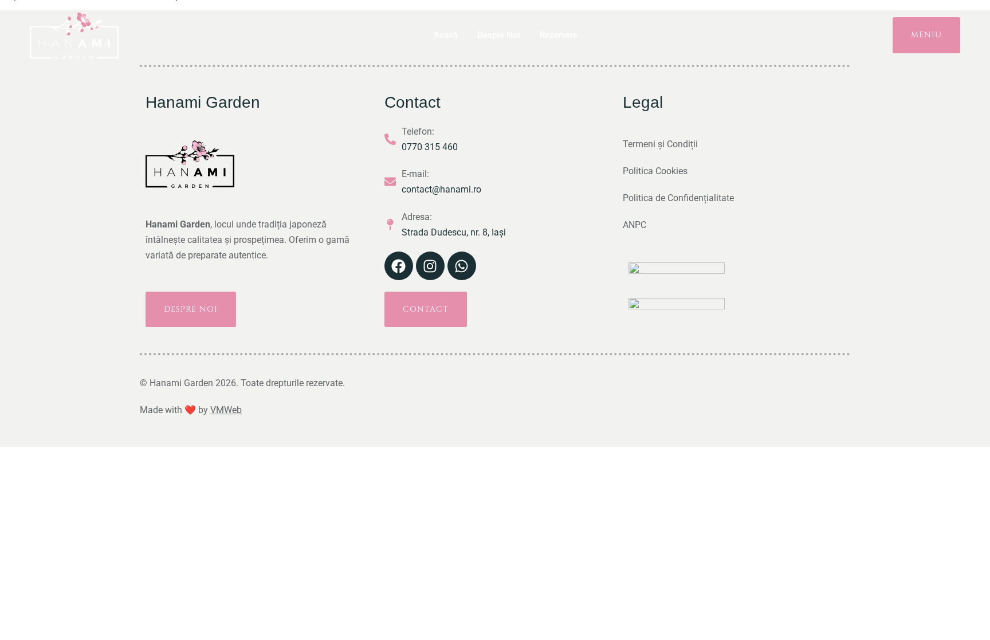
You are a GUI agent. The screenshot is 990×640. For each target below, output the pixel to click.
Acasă (446, 35)
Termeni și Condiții (660, 144)
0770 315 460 (430, 147)
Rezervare (559, 35)
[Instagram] (430, 266)
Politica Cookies (655, 171)
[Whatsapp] (461, 266)
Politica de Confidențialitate (678, 198)
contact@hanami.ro (441, 189)
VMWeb (226, 410)
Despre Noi (498, 35)
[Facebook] (398, 266)
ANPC (634, 224)
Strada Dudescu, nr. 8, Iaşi (454, 232)
